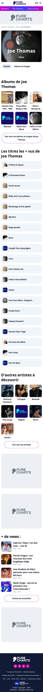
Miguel (21, 420)
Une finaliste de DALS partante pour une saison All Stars (26, 572)
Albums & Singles (22, 66)
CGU (3, 679)
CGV (8, 679)
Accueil (4, 27)
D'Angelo (21, 399)
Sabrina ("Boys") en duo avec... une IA (25, 544)
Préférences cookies (34, 679)
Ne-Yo (35, 420)
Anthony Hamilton (7, 400)
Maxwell (35, 399)
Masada (7, 126)
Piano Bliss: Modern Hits (21, 107)
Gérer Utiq (15, 679)
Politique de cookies (8, 675)
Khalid (7, 437)
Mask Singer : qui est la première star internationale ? (25, 585)
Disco (21, 57)
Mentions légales (29, 672)
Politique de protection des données (27, 675)
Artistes (11, 27)
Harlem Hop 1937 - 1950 (7, 107)
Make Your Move (21, 128)
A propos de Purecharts (14, 672)
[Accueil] (19, 3)
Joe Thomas (21, 50)
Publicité (23, 679)
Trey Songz (7, 420)
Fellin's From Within (36, 128)
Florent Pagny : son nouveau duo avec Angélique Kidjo (23, 558)
